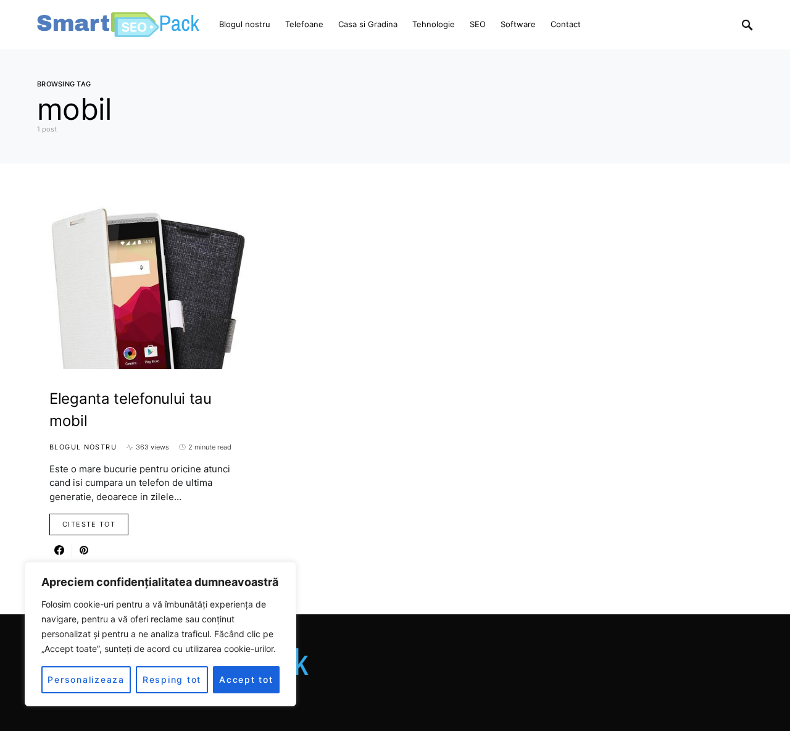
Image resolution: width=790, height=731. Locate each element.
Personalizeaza (86, 679)
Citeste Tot (88, 524)
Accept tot (246, 679)
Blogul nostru (83, 447)
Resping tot (172, 679)
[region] (160, 634)
